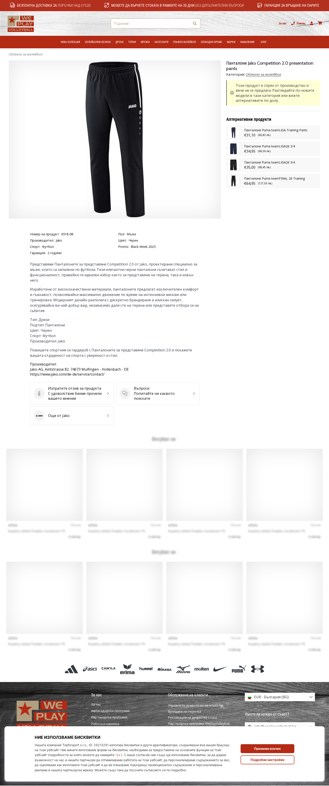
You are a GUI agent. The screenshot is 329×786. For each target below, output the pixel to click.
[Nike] (220, 669)
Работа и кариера (105, 723)
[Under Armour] (257, 669)
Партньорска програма (109, 717)
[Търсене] (194, 23)
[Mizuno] (183, 669)
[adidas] (71, 669)
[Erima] (127, 669)
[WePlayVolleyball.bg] (49, 715)
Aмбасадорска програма (110, 710)
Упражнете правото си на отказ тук (196, 705)
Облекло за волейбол (26, 54)
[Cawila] (108, 669)
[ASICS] (90, 669)
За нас (282, 23)
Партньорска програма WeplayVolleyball (199, 723)
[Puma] (239, 669)
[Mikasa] (164, 669)
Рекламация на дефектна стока (192, 717)
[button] (186, 23)
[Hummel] (146, 669)
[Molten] (201, 669)
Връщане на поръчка (184, 711)
